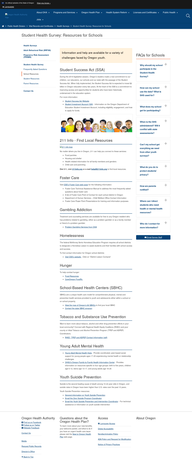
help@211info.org (99, 169)
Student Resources (31, 78)
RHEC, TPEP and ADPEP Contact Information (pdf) (86, 337)
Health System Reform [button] (118, 12)
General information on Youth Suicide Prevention (85, 395)
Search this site (29, 29)
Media (24, 441)
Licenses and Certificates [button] (146, 12)
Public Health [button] (171, 12)
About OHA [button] (43, 12)
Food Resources (72, 276)
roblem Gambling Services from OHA (81, 227)
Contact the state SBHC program (78, 308)
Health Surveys (63, 26)
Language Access (107, 423)
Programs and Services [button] (65, 12)
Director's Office (28, 451)
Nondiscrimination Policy (108, 434)
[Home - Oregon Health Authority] (3, 26)
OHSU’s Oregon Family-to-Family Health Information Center (90, 362)
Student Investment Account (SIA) (79, 104)
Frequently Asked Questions (35, 69)
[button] (8, 6)
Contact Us (28, 91)
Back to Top (28, 457)
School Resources (31, 74)
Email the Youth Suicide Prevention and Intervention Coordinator (91, 401)
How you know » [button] (44, 3)
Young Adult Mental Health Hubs (78, 353)
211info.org (77, 169)
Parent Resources (31, 83)
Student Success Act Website (77, 101)
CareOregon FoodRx (74, 279)
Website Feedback (31, 427)
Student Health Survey (33, 64)
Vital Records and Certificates (41, 26)
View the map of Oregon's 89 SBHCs (80, 305)
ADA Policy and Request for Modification (114, 439)
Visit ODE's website (73, 256)
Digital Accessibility (106, 428)
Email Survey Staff (154, 237)
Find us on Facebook (32, 422)
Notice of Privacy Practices (109, 444)
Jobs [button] (40, 19)
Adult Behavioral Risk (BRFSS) (37, 50)
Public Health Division (16, 26)
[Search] (188, 16)
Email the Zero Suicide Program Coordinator (83, 398)
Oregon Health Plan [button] (92, 12)
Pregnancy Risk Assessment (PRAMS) (36, 56)
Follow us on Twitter (32, 425)
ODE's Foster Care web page (76, 184)
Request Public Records (31, 446)
